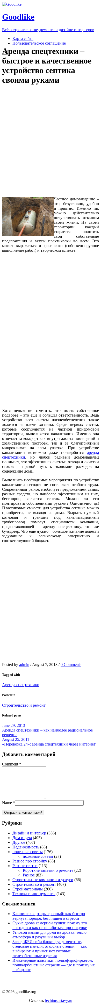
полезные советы (27, 851)
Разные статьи (25, 865)
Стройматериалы (27, 889)
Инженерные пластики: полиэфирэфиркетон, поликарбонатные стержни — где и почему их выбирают (53, 965)
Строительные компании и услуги (42, 879)
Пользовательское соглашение (39, 43)
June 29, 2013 (13, 725)
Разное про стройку (29, 861)
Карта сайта (22, 38)
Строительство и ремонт (24, 705)
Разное (29, 875)
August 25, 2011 (15, 739)
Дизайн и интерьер (29, 833)
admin (24, 664)
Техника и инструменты (33, 893)
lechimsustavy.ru (58, 1000)
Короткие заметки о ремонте (48, 870)
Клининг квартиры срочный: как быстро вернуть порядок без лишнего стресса (48, 915)
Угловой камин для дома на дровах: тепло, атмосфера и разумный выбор (50, 934)
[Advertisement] (50, 141)
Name (7, 802)
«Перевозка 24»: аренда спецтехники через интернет (49, 744)
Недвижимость (25, 847)
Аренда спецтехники (20, 685)
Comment (10, 764)
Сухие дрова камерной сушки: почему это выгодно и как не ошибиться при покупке (49, 925)
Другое (18, 842)
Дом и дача (22, 837)
